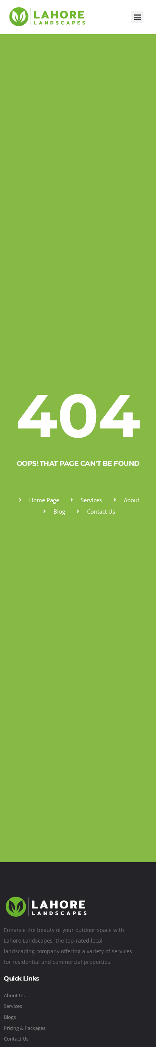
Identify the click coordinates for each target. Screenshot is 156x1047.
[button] (137, 17)
